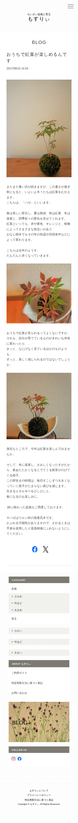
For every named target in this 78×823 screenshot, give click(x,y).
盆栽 (14, 588)
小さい (18, 630)
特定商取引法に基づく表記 (27, 683)
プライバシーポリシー (39, 795)
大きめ (18, 610)
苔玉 (14, 618)
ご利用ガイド (19, 672)
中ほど (18, 603)
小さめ (18, 596)
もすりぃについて (39, 790)
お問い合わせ (19, 692)
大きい (18, 652)
